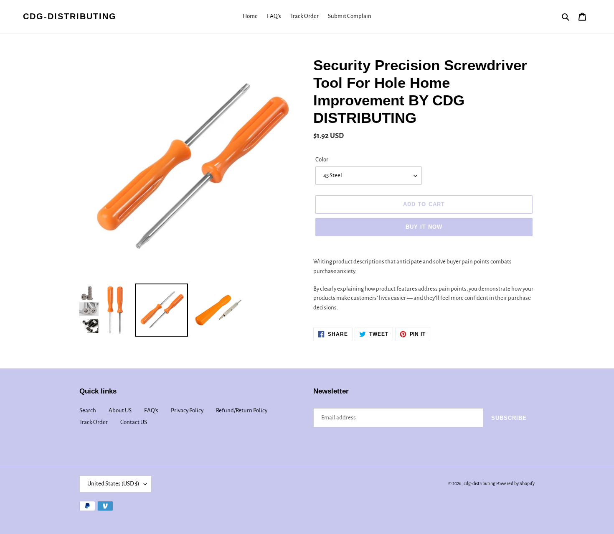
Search (87, 410)
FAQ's (151, 410)
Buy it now (424, 227)
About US (120, 410)
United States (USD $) (113, 483)
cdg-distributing (70, 16)
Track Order (93, 422)
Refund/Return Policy (241, 410)
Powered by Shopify (515, 483)
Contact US (133, 422)
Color (321, 159)
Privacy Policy (187, 410)
